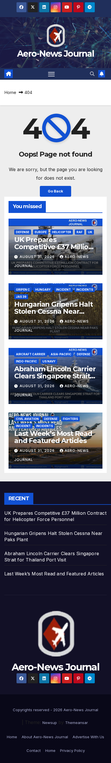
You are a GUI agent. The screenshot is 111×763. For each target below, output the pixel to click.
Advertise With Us (88, 737)
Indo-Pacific (26, 361)
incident (63, 289)
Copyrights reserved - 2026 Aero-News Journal (55, 709)
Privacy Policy (72, 750)
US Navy (49, 361)
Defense (22, 232)
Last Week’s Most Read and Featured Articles (53, 437)
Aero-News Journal (55, 53)
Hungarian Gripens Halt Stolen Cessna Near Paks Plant (53, 311)
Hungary (43, 289)
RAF (80, 232)
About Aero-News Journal (45, 737)
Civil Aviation (27, 419)
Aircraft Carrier (30, 354)
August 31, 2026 (38, 257)
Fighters (70, 419)
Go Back (55, 191)
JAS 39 (21, 296)
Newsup (49, 722)
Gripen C (23, 289)
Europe (41, 232)
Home (10, 92)
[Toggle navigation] (51, 74)
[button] (92, 74)
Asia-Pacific (61, 354)
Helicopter (61, 232)
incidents (84, 289)
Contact (33, 750)
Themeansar (76, 722)
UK (90, 232)
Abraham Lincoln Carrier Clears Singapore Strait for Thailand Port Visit (54, 376)
